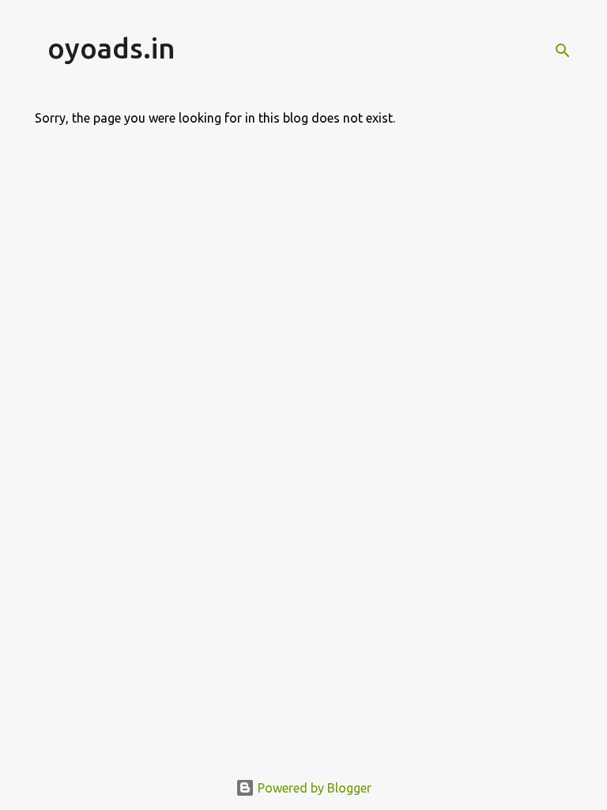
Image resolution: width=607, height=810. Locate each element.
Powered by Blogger (312, 788)
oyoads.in (111, 48)
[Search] (562, 51)
